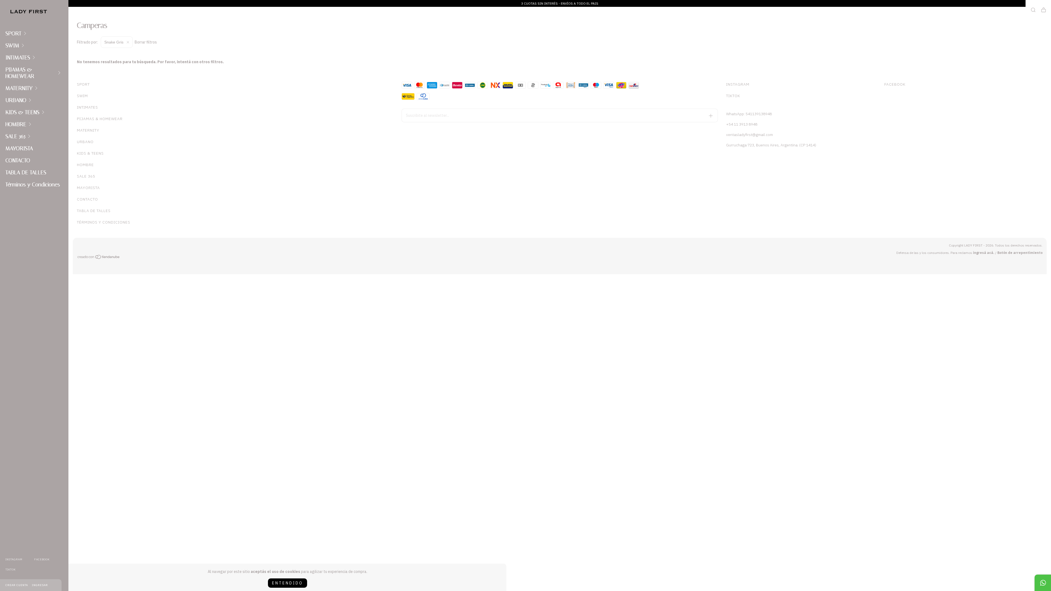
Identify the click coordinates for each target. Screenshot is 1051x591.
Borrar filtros (146, 42)
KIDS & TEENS (22, 112)
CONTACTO (17, 160)
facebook (42, 559)
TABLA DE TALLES (25, 172)
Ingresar (40, 585)
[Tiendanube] (99, 257)
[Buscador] (1033, 10)
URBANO (15, 100)
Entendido (287, 583)
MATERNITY (19, 88)
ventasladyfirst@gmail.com (749, 134)
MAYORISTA (19, 148)
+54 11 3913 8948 (741, 124)
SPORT (13, 33)
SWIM (12, 45)
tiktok (10, 569)
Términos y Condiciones (32, 184)
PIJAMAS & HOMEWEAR (19, 72)
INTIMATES (17, 57)
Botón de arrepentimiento (1020, 253)
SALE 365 (15, 136)
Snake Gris (114, 42)
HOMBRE (15, 124)
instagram (13, 559)
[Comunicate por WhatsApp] (1043, 583)
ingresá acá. (983, 253)
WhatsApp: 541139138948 (749, 113)
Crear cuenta (16, 585)
